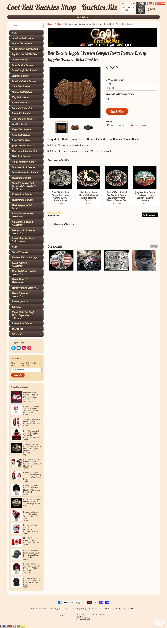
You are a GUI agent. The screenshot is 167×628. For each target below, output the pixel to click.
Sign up (132, 3)
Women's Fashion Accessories (20, 295)
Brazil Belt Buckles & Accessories (22, 215)
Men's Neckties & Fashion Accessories (24, 273)
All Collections (82, 17)
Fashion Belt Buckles (22, 323)
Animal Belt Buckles (22, 43)
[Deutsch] (10, 626)
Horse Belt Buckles (21, 134)
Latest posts (17, 334)
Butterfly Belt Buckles (22, 64)
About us (43, 608)
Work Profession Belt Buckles (22, 207)
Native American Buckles (24, 161)
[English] (2, 626)
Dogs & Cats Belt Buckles (24, 81)
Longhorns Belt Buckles (23, 145)
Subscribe (18, 375)
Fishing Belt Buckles (22, 107)
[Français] (6, 626)
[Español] (23, 626)
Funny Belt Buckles (21, 113)
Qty (107, 98)
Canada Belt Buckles (22, 59)
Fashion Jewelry (20, 301)
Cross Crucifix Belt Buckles (24, 70)
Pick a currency (128, 8)
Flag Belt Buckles (20, 97)
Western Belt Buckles (22, 199)
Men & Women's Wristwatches (19, 281)
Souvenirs (16, 306)
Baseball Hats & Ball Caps (24, 257)
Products (58, 24)
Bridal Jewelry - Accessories (20, 264)
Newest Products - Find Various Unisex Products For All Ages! (23, 186)
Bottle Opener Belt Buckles (25, 48)
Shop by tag (17, 328)
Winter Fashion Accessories (25, 287)
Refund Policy (95, 608)
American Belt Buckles (23, 38)
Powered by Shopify (83, 619)
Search (34, 608)
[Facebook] (19, 348)
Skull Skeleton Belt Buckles (25, 172)
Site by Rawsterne (83, 617)
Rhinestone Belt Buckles (23, 167)
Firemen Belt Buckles (22, 102)
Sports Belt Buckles (21, 177)
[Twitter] (13, 348)
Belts (14, 246)
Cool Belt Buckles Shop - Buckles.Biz (62, 7)
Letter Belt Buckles (21, 140)
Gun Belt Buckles (20, 124)
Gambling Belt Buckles (23, 118)
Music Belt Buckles (21, 156)
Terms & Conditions (112, 608)
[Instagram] (29, 348)
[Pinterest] (24, 348)
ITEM (108, 84)
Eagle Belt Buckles (21, 86)
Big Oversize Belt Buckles (24, 54)
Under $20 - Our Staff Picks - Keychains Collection (23, 315)
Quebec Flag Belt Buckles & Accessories (24, 240)
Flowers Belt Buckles (22, 91)
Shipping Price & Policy (60, 608)
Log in (123, 3)
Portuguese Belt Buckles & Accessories (24, 231)
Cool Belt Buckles (20, 75)
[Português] (19, 626)
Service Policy (130, 608)
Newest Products (20, 252)
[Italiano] (14, 626)
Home (14, 32)
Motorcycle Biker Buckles (24, 150)
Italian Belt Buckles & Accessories (23, 223)
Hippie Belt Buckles (21, 129)
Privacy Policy (79, 608)
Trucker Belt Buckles (22, 194)
